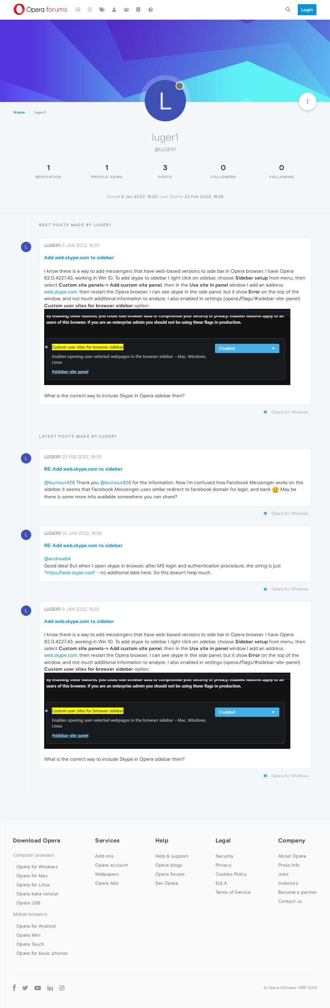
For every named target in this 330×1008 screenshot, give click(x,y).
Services (107, 840)
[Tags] (102, 9)
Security (224, 856)
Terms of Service (233, 892)
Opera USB (28, 902)
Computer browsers (33, 855)
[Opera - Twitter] (25, 988)
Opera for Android (36, 926)
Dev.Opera (167, 883)
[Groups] (126, 9)
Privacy (223, 865)
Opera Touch (30, 944)
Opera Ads (107, 883)
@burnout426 (59, 482)
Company (291, 840)
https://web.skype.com (70, 572)
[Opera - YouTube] (37, 988)
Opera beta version (37, 893)
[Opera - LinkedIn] (50, 988)
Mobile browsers (30, 914)
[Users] (114, 9)
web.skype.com (60, 291)
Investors (288, 883)
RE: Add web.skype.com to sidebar (83, 469)
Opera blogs (168, 865)
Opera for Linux (33, 884)
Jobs (283, 874)
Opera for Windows (37, 866)
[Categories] (78, 9)
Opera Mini (28, 935)
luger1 (52, 245)
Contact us (290, 901)
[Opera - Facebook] (14, 988)
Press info (288, 865)
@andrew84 (57, 558)
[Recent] (90, 9)
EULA (221, 883)
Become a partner (297, 892)
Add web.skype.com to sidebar (79, 257)
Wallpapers (107, 874)
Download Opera (36, 840)
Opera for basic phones (42, 953)
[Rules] (138, 9)
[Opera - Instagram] (62, 988)
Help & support (171, 856)
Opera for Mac (32, 875)
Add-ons (104, 856)
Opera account (111, 865)
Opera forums (170, 874)
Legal (223, 840)
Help (161, 840)
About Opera (292, 856)
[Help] (150, 9)
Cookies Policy (231, 874)
